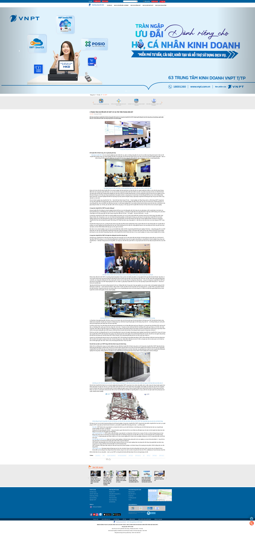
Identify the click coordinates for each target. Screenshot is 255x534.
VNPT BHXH (155, 455)
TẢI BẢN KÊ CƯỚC (154, 1)
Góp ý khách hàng (113, 499)
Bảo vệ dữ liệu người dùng (144, 519)
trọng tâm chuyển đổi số (111, 455)
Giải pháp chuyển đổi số (97, 155)
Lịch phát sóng (112, 501)
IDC (143, 455)
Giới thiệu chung (93, 491)
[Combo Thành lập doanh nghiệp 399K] (101, 101)
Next (161, 102)
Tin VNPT (105, 95)
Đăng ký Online (131, 491)
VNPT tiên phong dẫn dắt (122, 455)
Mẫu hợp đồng (147, 1)
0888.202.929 (98, 1)
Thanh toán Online (113, 497)
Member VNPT (112, 491)
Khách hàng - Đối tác (94, 495)
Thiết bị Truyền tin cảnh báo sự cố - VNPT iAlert (118, 104)
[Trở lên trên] (3, 529)
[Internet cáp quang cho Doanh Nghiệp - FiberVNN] (136, 101)
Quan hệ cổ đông (93, 497)
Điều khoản (132, 519)
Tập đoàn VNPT (93, 499)
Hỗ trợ (124, 519)
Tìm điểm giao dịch (132, 497)
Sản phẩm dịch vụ (132, 493)
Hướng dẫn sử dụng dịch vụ (114, 493)
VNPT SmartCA (95, 433)
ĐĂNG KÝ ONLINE (105, 1)
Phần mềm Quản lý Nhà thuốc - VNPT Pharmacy (154, 104)
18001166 (163, 1)
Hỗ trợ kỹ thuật (112, 495)
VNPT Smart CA (137, 455)
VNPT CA (102, 433)
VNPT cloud (131, 455)
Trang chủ (92, 95)
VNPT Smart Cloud (96, 448)
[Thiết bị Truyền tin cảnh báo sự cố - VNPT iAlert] (118, 101)
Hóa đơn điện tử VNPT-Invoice (99, 439)
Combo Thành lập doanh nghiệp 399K (101, 104)
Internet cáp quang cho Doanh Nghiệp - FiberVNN (136, 104)
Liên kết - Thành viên (94, 493)
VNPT (104, 455)
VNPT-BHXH (95, 436)
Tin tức (98, 95)
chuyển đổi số (97, 455)
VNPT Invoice (161, 455)
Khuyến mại (130, 495)
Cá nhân (90, 1)
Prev (93, 102)
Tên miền (94, 427)
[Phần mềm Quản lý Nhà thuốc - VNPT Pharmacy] (154, 101)
